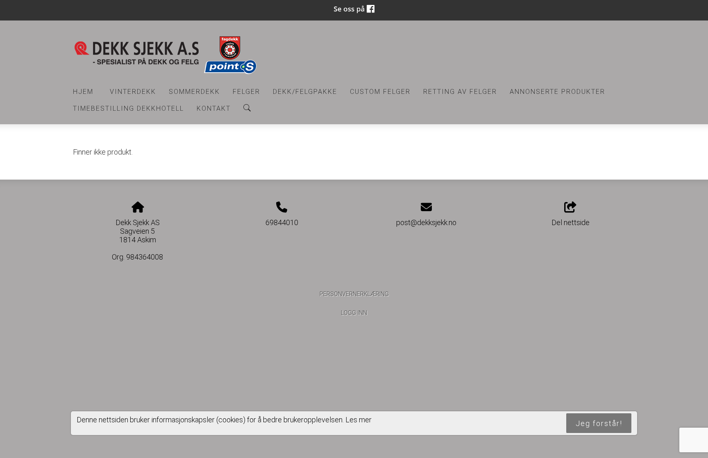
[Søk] (247, 107)
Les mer (358, 419)
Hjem (83, 92)
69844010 (282, 222)
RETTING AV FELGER (460, 92)
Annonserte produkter (557, 92)
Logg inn (354, 313)
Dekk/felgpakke (305, 92)
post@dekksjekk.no (426, 222)
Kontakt (214, 108)
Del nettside (570, 222)
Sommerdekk (194, 92)
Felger (246, 92)
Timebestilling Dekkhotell (128, 108)
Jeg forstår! (599, 423)
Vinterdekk (133, 92)
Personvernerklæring (354, 294)
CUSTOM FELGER (380, 92)
